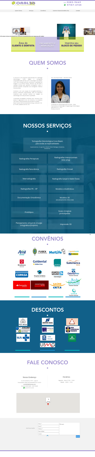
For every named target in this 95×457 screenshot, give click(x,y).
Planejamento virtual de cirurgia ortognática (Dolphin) (29, 224)
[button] (23, 43)
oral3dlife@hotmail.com (29, 384)
